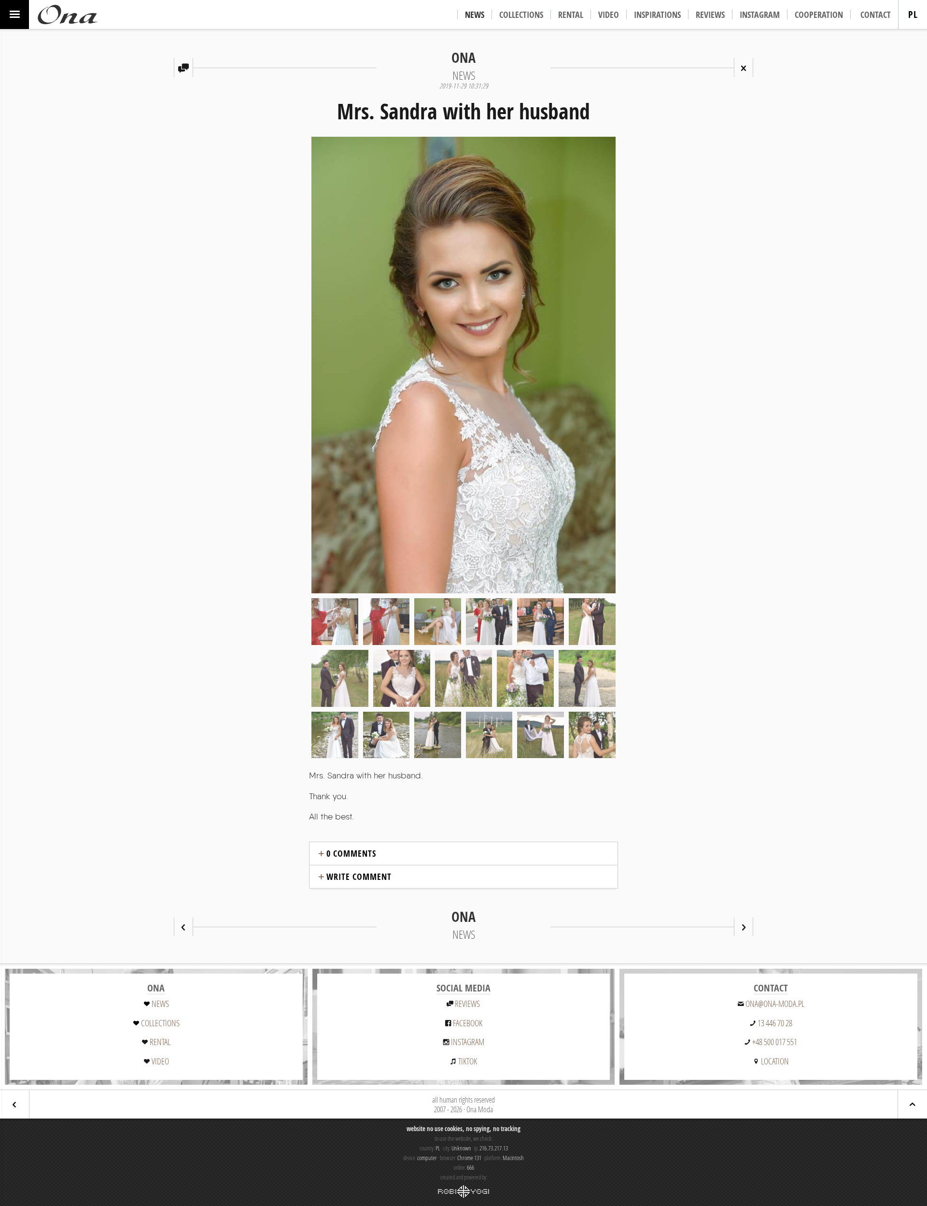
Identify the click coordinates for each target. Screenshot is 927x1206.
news (160, 1003)
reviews (467, 1003)
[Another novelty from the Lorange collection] (183, 926)
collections (160, 1023)
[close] (743, 67)
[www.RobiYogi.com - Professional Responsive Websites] (463, 1191)
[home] (67, 14)
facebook (467, 1023)
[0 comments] (183, 67)
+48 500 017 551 (774, 1042)
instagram (467, 1042)
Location (775, 1061)
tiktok (467, 1061)
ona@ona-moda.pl (774, 1003)
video (160, 1061)
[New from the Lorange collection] (743, 926)
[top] (912, 1104)
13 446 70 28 (775, 1023)
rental (160, 1042)
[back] (14, 1104)
